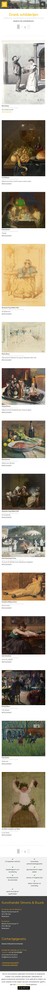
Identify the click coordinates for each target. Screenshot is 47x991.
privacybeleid (21, 984)
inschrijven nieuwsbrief (10, 963)
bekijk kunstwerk (6, 112)
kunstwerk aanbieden (10, 965)
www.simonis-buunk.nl (9, 955)
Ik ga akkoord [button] (23, 988)
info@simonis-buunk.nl (9, 957)
